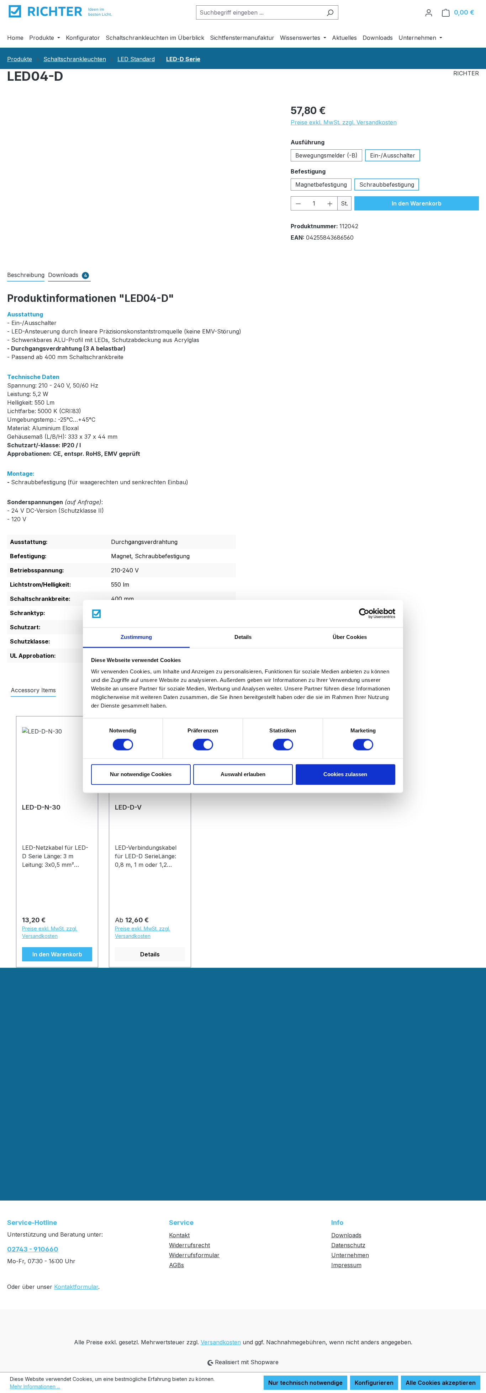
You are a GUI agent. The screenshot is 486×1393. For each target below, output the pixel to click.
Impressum (346, 1265)
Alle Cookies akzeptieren (441, 1382)
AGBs (176, 1265)
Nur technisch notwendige (305, 1382)
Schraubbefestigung (386, 184)
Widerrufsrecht (189, 1245)
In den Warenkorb (417, 203)
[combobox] (259, 12)
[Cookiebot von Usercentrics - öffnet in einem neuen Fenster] (364, 613)
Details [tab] (243, 637)
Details (150, 954)
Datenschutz (348, 1245)
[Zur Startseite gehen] (60, 11)
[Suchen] (330, 12)
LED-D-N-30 (41, 807)
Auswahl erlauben (243, 774)
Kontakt (179, 1235)
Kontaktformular (76, 1286)
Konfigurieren (374, 1382)
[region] (142, 179)
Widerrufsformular (194, 1255)
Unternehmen (350, 1255)
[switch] (203, 745)
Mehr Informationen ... (35, 1386)
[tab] (25, 275)
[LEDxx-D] (141, 179)
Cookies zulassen (345, 774)
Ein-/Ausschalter (392, 155)
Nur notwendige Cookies (140, 774)
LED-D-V (128, 807)
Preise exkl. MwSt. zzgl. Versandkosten (344, 122)
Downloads (346, 1235)
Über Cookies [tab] (350, 637)
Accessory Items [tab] (33, 690)
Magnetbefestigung (321, 184)
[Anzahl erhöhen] (330, 203)
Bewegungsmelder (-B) (326, 155)
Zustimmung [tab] (136, 637)
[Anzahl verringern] (298, 203)
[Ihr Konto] (428, 12)
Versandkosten (221, 1342)
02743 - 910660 (32, 1249)
